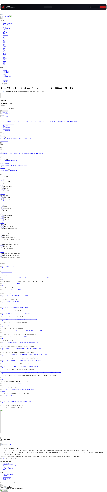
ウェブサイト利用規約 (8, 474)
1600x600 (2, 165)
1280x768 (6, 141)
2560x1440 (37, 145)
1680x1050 (19, 138)
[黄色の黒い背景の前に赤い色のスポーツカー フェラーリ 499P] (0, 379)
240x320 (2, 214)
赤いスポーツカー (63, 121)
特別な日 (5, 58)
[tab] (55, 124)
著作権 (4, 479)
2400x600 (2, 180)
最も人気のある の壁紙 (8, 464)
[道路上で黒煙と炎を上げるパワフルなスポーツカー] (0, 326)
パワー (27, 121)
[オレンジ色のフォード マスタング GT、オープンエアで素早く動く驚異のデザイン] (0, 332)
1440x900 (15, 138)
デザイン (17, 121)
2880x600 (2, 182)
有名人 (4, 61)
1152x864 (10, 153)
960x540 (2, 145)
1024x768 (6, 153)
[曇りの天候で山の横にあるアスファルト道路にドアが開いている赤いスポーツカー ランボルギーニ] (0, 279)
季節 (4, 44)
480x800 (2, 227)
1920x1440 (38, 153)
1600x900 (19, 145)
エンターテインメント (8, 23)
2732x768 (15, 160)
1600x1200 (28, 153)
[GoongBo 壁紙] (2, 97)
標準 (4, 126)
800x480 (2, 141)
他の (4, 55)
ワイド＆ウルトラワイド (8, 124)
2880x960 (7, 163)
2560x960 (15, 165)
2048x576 (7, 160)
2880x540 (2, 177)
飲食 (4, 38)
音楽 (4, 41)
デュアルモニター (7, 127)
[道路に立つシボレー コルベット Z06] (0, 385)
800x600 (2, 153)
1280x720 (10, 145)
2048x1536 (42, 153)
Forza (41, 121)
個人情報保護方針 (7, 477)
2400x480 (2, 185)
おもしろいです (6, 25)
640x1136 (2, 200)
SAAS (4, 480)
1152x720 (6, 138)
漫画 (4, 59)
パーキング (44, 121)
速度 (9, 121)
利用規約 (5, 475)
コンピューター (6, 28)
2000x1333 (16, 150)
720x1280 (2, 223)
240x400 (2, 258)
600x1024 (2, 256)
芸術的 (4, 46)
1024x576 (6, 145)
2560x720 (11, 160)
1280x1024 (2, 155)
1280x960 (15, 153)
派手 (76, 121)
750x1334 (2, 203)
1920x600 (2, 170)
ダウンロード (4, 111)
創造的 (4, 54)
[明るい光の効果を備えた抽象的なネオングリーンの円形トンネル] (0, 391)
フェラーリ (12, 121)
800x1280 (2, 243)
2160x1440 (20, 150)
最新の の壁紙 (6, 463)
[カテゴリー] (1, 14)
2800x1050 (19, 165)
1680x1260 (33, 153)
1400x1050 (19, 153)
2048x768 (7, 165)
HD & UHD (5, 125)
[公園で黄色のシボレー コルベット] (0, 285)
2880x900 (15, 170)
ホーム (1, 84)
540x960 (2, 249)
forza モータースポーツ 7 (53, 121)
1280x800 (10, 138)
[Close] (1, 410)
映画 (4, 40)
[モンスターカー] (0, 273)
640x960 (2, 209)
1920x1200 (23, 138)
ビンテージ (5, 35)
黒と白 (4, 49)
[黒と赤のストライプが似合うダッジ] (0, 291)
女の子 (4, 53)
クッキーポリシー (7, 478)
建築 (4, 48)
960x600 (2, 138)
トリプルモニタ (6, 129)
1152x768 (2, 150)
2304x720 (7, 170)
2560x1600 (28, 138)
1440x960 (7, 150)
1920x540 (2, 160)
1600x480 (2, 172)
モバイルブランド (7, 130)
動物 (4, 57)
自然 (4, 50)
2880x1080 (24, 165)
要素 (4, 62)
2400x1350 (32, 145)
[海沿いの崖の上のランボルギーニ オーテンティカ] (0, 338)
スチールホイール (71, 121)
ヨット (4, 36)
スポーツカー (3, 121)
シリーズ (5, 31)
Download (4, 444)
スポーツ (5, 33)
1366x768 (15, 145)
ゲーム (4, 27)
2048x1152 (28, 145)
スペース (5, 32)
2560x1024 (2, 168)
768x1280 (2, 225)
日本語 (4, 490)
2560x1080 (2, 136)
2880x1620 (42, 145)
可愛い (4, 42)
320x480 (2, 198)
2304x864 (11, 165)
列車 (4, 64)
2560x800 (11, 170)
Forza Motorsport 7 (36, 121)
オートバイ (5, 24)
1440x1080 (23, 153)
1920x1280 (11, 150)
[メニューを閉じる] (1, 18)
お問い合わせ (6, 467)
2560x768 (7, 172)
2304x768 (2, 163)
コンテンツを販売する (8, 468)
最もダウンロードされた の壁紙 (10, 465)
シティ (4, 29)
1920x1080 (23, 145)
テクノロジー (23, 121)
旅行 (4, 63)
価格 (4, 469)
